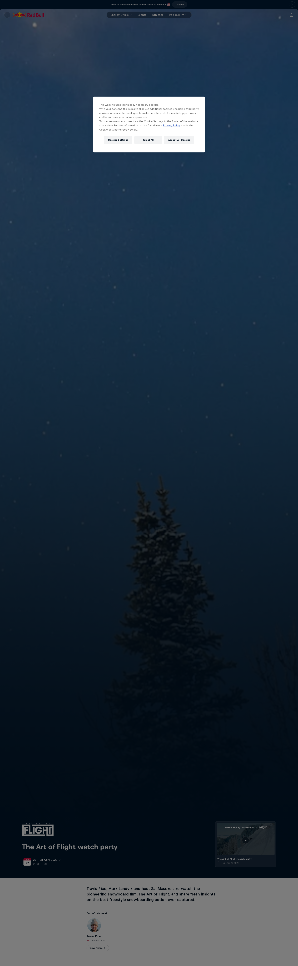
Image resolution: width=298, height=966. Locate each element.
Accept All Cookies (179, 140)
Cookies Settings (118, 140)
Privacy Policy (171, 125)
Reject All (148, 140)
